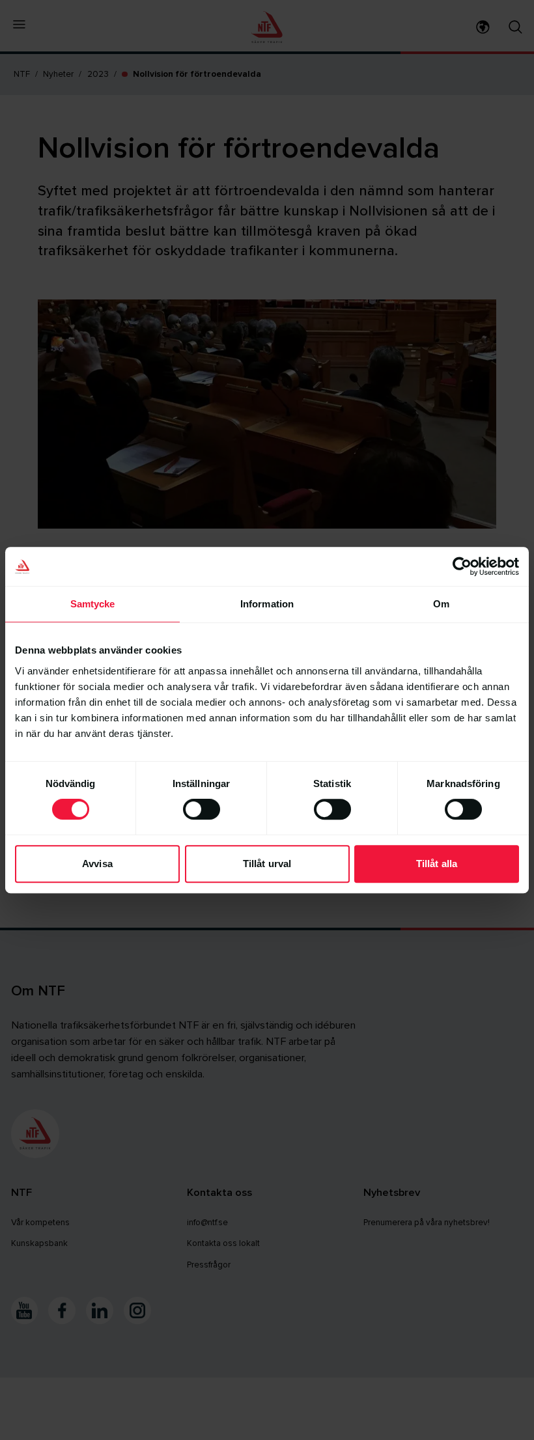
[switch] (201, 809)
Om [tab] (441, 603)
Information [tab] (267, 603)
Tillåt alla (436, 863)
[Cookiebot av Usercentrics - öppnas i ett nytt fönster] (462, 566)
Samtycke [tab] (92, 603)
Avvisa (97, 863)
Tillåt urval (267, 863)
